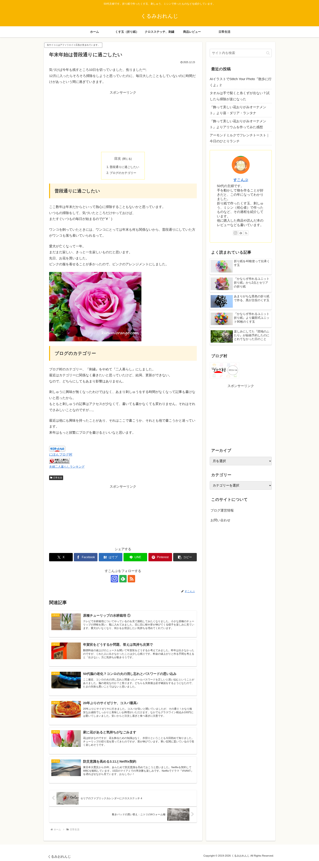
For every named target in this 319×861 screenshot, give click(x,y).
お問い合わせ (220, 520)
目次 (117, 158)
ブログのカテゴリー (123, 172)
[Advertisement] (123, 121)
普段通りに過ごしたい (124, 167)
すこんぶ (240, 180)
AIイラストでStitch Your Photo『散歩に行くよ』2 (241, 82)
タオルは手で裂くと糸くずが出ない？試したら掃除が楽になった (240, 96)
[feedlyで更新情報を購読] (123, 578)
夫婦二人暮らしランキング (67, 466)
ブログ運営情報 (222, 510)
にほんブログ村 (60, 454)
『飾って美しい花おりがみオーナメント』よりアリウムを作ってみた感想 (238, 124)
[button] (185, 557)
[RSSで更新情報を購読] (131, 578)
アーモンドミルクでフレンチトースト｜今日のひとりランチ (240, 138)
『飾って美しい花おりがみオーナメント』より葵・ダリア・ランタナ (238, 110)
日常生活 (57, 477)
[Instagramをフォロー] (114, 578)
